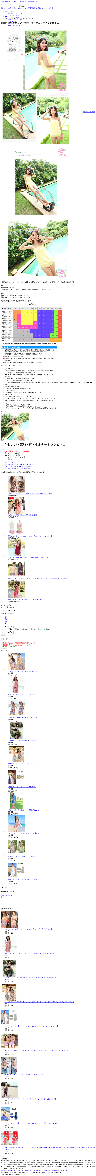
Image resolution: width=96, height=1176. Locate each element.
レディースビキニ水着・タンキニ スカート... (23, 879)
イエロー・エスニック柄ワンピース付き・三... (23, 856)
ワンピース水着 (6, 8)
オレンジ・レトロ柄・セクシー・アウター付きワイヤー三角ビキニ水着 (28, 929)
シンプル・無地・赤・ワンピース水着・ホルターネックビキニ (29, 557)
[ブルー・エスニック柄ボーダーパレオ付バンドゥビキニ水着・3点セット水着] (16, 739)
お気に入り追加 (9, 466)
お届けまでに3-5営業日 (22, 468)
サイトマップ (62, 1170)
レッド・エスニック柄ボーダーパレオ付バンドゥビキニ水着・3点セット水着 (30, 1099)
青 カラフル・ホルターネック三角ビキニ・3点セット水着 (23, 1074)
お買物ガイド (32, 1)
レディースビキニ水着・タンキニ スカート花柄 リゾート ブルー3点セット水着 (30, 1123)
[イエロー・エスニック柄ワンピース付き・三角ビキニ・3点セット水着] (16, 854)
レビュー (44, 1170)
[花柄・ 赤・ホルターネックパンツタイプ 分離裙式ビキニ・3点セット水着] (16, 692)
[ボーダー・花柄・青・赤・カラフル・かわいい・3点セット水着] (16, 715)
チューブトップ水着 (47, 8)
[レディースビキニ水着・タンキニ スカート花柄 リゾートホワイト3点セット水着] (16, 877)
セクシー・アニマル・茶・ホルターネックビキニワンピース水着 (30, 494)
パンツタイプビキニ (15, 25)
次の (6, 621)
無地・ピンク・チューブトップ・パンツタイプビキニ (26, 599)
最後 (6, 623)
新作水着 (36, 8)
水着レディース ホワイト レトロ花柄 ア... (22, 787)
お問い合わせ (5, 1)
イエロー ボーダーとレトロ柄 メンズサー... (22, 671)
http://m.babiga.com (6, 895)
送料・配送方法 (34, 1170)
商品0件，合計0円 (89, 112)
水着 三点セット (13, 15)
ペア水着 (30, 8)
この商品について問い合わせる (15, 465)
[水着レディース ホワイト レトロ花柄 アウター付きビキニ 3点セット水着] (16, 785)
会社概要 (4, 1170)
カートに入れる (9, 463)
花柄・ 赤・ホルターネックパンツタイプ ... (22, 694)
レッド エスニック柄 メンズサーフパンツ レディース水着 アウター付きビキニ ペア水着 (37, 578)
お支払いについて (22, 1170)
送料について (30, 465)
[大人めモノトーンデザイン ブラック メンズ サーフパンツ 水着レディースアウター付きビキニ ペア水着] (16, 762)
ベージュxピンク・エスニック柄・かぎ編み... (23, 833)
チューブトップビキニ (15, 13)
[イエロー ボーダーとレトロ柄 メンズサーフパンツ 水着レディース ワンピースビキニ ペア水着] (16, 669)
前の (6, 619)
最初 (6, 617)
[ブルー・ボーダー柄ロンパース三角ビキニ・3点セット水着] (16, 808)
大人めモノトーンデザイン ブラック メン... (22, 764)
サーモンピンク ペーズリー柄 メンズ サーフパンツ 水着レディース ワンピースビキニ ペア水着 (36, 1050)
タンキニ (23, 8)
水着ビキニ (15, 8)
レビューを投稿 (9, 468)
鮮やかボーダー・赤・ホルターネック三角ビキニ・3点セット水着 (30, 536)
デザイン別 (8, 11)
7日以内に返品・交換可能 (23, 466)
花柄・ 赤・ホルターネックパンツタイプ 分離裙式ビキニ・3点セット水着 (29, 953)
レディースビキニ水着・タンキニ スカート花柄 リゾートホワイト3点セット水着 (31, 1026)
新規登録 (23, 1)
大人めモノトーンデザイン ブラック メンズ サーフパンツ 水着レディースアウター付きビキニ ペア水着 (39, 1002)
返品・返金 (11, 1170)
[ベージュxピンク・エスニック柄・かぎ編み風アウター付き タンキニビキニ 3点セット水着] (16, 831)
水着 (6, 16)
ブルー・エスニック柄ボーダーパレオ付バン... (23, 740)
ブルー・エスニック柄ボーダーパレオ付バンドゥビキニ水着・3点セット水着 (30, 977)
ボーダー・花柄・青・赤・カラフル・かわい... (23, 717)
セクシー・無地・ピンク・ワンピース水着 (22, 515)
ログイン (15, 1)
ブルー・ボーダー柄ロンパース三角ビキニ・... (23, 810)
